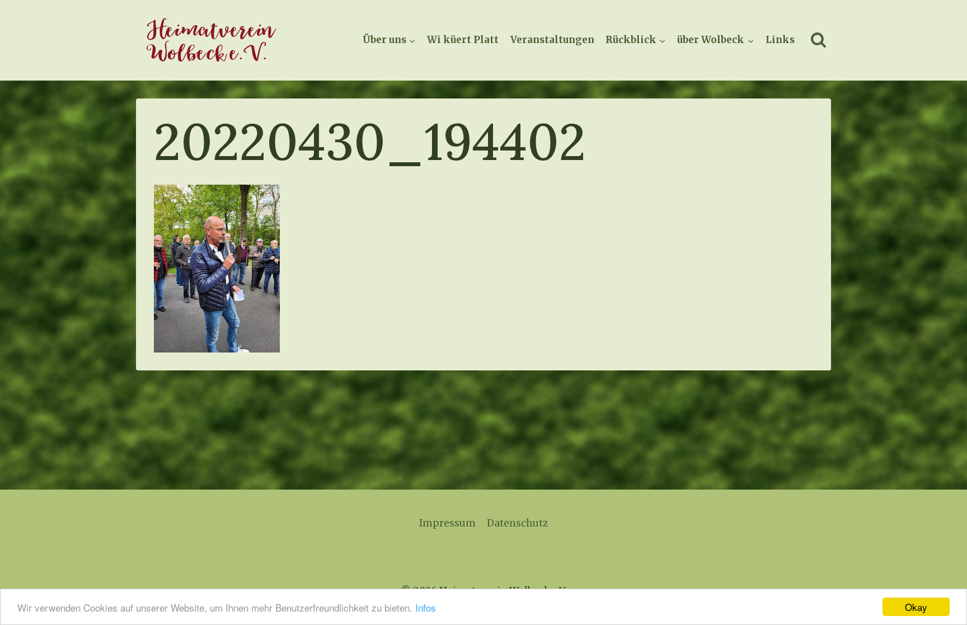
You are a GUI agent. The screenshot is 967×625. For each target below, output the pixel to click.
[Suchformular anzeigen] (818, 40)
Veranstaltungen (552, 40)
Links (780, 40)
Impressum (447, 523)
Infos (425, 607)
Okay (916, 607)
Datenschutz (517, 523)
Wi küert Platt (463, 40)
